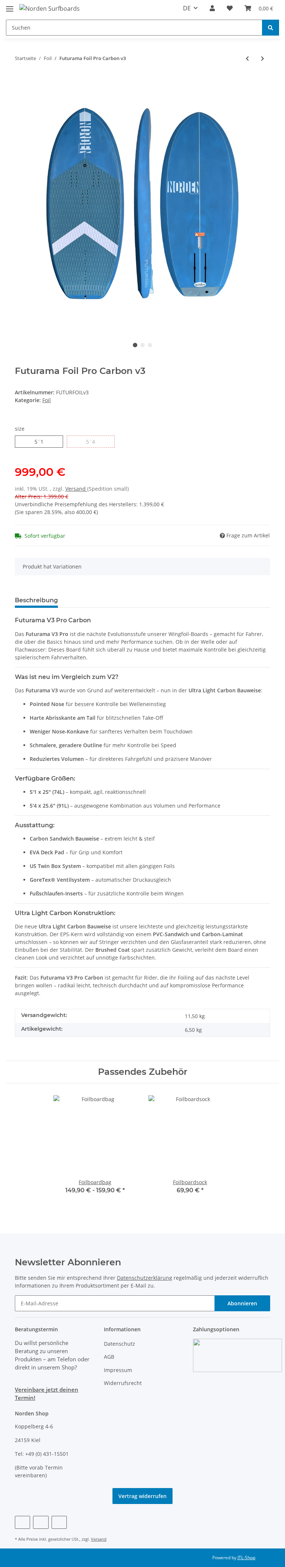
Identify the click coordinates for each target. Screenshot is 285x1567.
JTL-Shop (246, 1557)
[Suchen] (270, 28)
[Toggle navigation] (9, 5)
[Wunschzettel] (230, 8)
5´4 (90, 441)
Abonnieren (242, 1303)
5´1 (39, 441)
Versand (76, 488)
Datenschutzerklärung (144, 1277)
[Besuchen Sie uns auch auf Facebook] (22, 1522)
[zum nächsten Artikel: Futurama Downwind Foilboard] (262, 58)
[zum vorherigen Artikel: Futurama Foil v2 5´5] (247, 58)
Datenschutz (119, 1343)
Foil (46, 400)
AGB (109, 1356)
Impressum (118, 1370)
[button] (212, 8)
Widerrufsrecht (123, 1383)
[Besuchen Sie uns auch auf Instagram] (59, 1522)
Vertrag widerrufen (142, 1496)
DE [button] (187, 8)
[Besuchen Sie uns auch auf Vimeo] (40, 1522)
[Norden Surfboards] (49, 8)
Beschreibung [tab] (36, 600)
